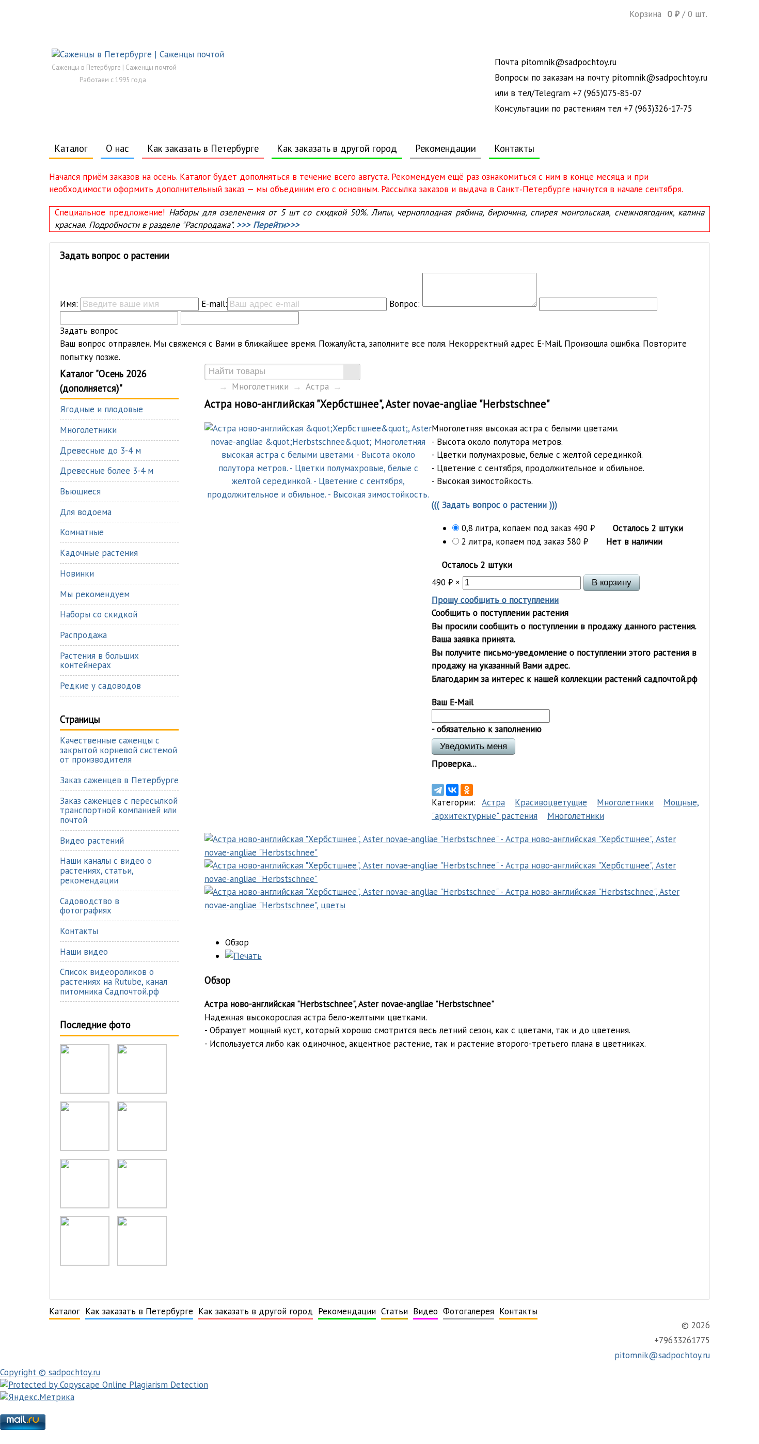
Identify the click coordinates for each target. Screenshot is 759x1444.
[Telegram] (438, 790)
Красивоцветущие (551, 802)
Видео (425, 1311)
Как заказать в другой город (337, 148)
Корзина (668, 13)
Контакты (514, 148)
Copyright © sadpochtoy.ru (50, 1372)
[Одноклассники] (467, 790)
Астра (317, 386)
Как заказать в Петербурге (203, 148)
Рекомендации (445, 148)
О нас (117, 148)
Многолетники (260, 386)
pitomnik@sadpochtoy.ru (661, 1355)
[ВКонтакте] (452, 790)
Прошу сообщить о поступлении (495, 599)
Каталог (71, 148)
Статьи (394, 1311)
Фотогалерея (468, 1311)
